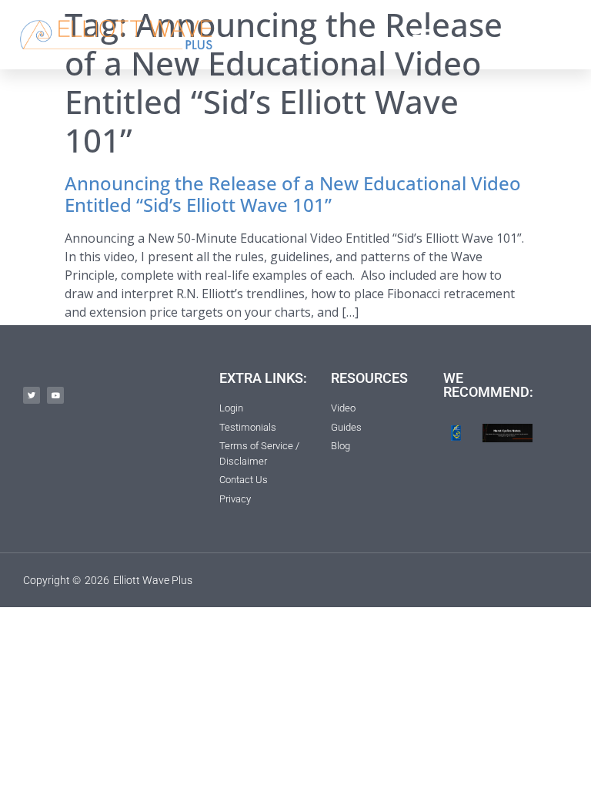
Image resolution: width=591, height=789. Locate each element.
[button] (421, 34)
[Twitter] (31, 395)
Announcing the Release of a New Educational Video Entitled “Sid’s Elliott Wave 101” (293, 194)
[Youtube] (55, 395)
